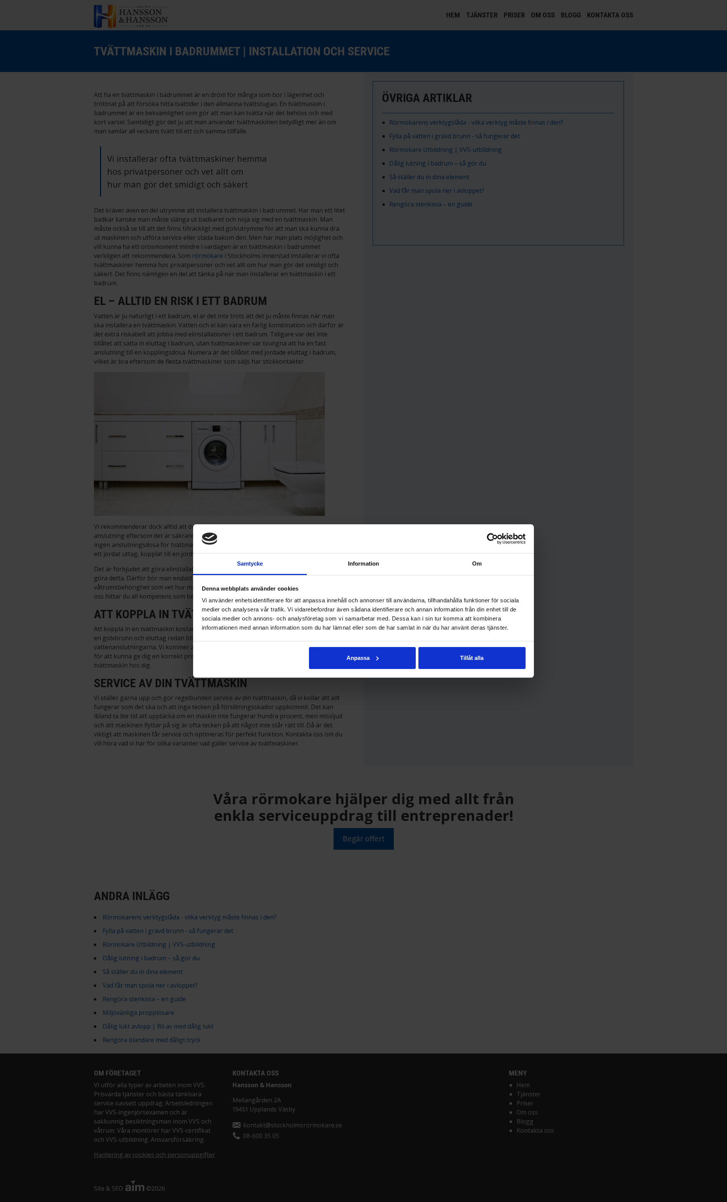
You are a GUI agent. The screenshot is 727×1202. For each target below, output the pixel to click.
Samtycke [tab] (250, 563)
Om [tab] (477, 563)
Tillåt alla (472, 658)
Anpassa (358, 658)
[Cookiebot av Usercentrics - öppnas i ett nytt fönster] (492, 538)
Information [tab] (363, 563)
